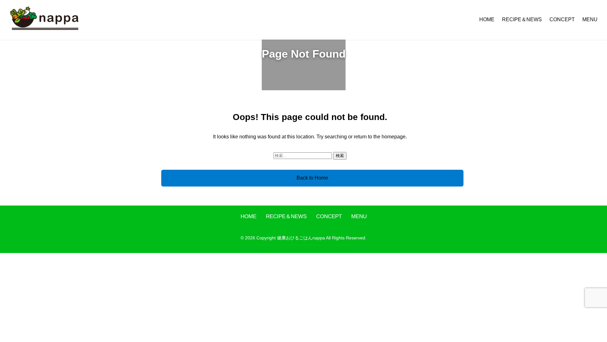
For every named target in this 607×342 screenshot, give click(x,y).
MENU (590, 19)
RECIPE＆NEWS (522, 19)
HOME (486, 19)
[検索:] (303, 155)
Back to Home (312, 177)
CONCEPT (562, 19)
